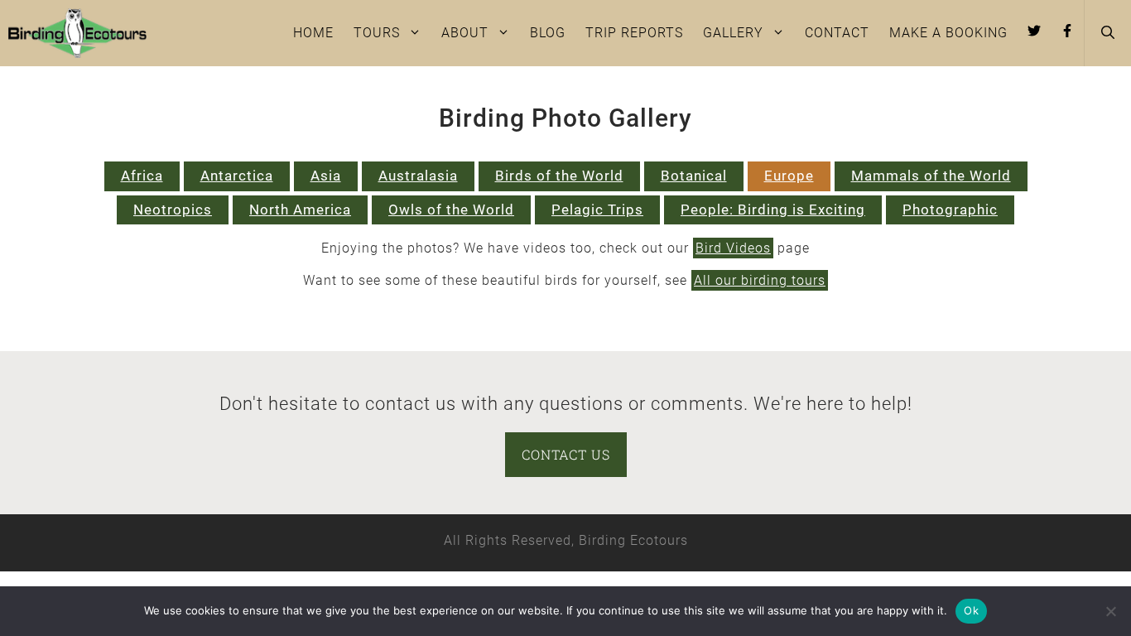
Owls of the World (451, 209)
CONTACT (837, 33)
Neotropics (172, 209)
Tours (377, 33)
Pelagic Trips (597, 209)
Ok (971, 610)
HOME (313, 33)
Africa (142, 175)
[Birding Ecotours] (77, 33)
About (464, 33)
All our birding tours (759, 280)
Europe (789, 175)
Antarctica (236, 175)
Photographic (950, 209)
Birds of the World (559, 175)
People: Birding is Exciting (773, 209)
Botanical (694, 175)
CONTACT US (566, 454)
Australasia (418, 175)
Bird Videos (733, 248)
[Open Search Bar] (1108, 33)
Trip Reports (634, 33)
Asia (325, 175)
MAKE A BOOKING (948, 33)
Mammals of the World (931, 175)
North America (300, 209)
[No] (1110, 611)
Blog (548, 33)
